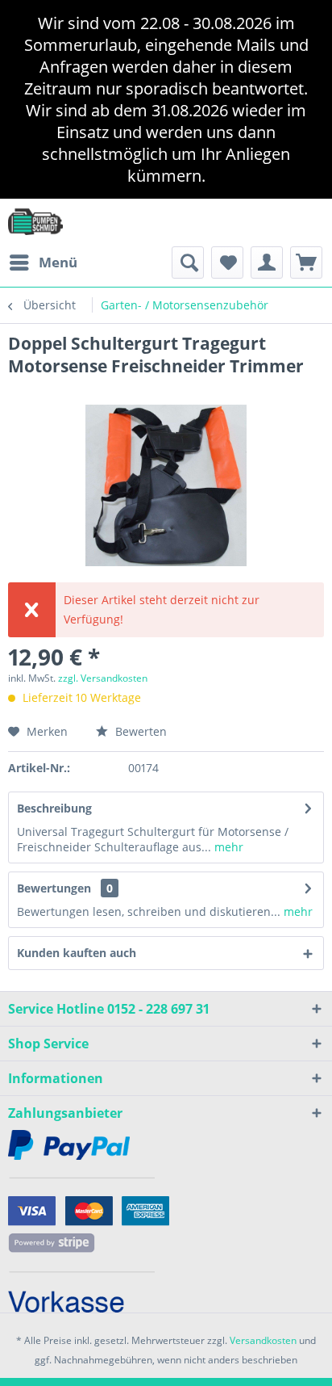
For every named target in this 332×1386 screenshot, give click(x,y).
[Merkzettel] (227, 262)
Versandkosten (263, 1340)
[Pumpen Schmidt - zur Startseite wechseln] (35, 221)
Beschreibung (54, 808)
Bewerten (139, 731)
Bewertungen (54, 888)
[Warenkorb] (306, 262)
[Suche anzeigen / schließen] (188, 262)
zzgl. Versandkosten (102, 678)
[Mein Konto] (267, 262)
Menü (58, 262)
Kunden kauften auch (76, 952)
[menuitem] (42, 262)
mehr (227, 847)
